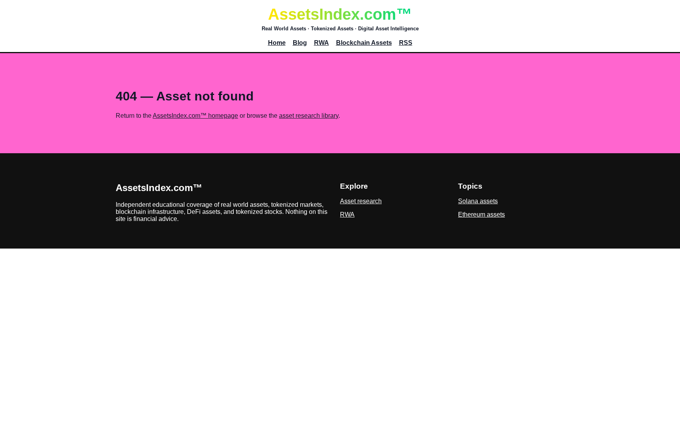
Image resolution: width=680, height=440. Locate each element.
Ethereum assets (481, 214)
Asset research (361, 201)
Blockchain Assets (364, 42)
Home (277, 42)
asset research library (308, 115)
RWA (321, 42)
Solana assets (478, 201)
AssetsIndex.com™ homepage (195, 115)
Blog (300, 42)
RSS (405, 42)
